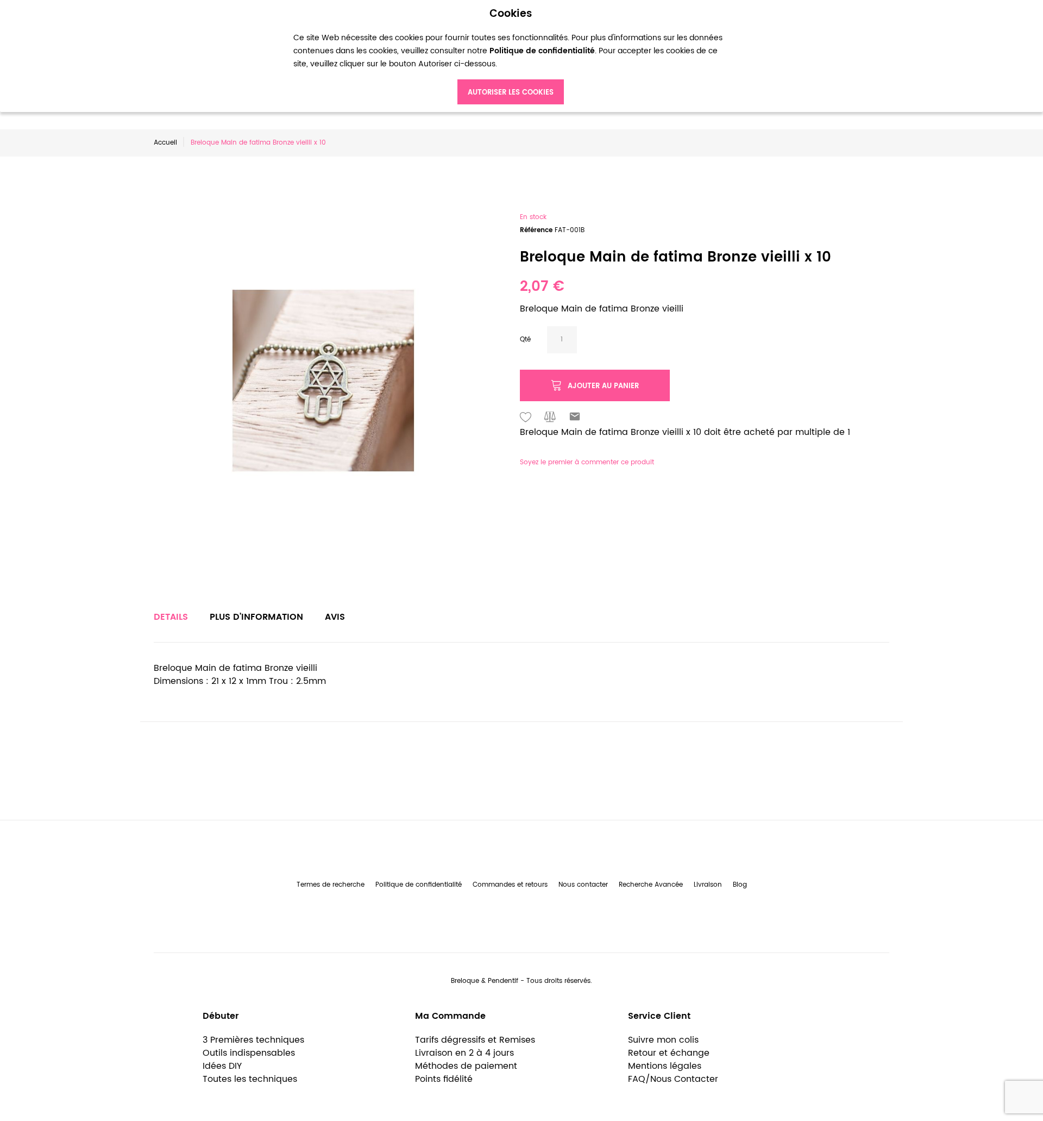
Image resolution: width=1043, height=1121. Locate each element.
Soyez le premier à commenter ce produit (587, 462)
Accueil (165, 143)
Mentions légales (664, 1066)
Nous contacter (583, 885)
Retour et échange (668, 1053)
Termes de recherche (331, 885)
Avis (335, 617)
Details (171, 617)
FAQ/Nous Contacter (673, 1079)
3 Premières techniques (253, 1040)
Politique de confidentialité (418, 885)
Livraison (708, 885)
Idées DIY (222, 1066)
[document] (510, 56)
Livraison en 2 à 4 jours (464, 1053)
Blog (740, 885)
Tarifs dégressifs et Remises (475, 1040)
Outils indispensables (249, 1053)
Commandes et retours (510, 885)
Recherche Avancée (651, 885)
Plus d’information (256, 617)
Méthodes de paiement (466, 1066)
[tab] (171, 617)
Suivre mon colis (663, 1040)
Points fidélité (444, 1079)
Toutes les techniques (250, 1079)
